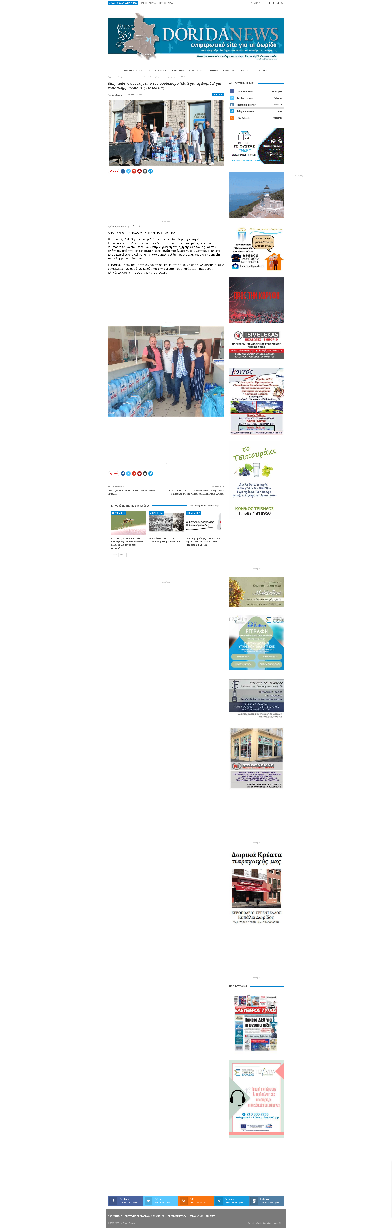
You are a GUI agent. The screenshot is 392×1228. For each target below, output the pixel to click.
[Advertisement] (93, 127)
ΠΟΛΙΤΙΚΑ (194, 70)
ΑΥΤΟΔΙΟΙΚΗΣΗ (156, 70)
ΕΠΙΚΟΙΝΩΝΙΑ (196, 1216)
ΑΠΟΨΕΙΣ (264, 70)
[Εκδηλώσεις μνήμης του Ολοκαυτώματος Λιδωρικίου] (166, 523)
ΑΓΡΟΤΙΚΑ (212, 70)
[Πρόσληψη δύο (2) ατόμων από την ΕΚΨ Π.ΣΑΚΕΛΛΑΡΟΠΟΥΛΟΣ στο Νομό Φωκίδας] (203, 523)
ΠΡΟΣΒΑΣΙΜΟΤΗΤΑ (177, 1216)
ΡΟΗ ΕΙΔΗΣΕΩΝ (132, 70)
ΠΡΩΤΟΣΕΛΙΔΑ (166, 3)
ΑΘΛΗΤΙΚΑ (228, 70)
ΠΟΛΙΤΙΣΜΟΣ (247, 70)
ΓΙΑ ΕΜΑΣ (210, 1216)
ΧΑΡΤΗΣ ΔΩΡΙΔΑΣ (149, 3)
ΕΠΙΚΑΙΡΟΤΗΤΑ (218, 94)
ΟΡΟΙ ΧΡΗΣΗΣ (115, 1216)
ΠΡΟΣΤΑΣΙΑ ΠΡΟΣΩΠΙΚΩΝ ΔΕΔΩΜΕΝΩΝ (145, 1216)
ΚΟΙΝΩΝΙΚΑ (178, 70)
